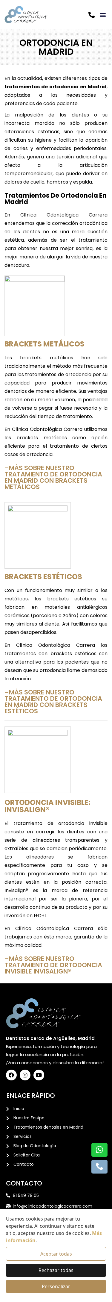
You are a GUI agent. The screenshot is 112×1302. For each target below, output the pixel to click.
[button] (103, 15)
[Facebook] (11, 1075)
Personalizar (56, 1286)
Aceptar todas (56, 1253)
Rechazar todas (56, 1270)
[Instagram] (25, 1075)
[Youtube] (38, 1075)
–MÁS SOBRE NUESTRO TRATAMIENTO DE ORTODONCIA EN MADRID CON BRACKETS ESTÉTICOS (53, 701)
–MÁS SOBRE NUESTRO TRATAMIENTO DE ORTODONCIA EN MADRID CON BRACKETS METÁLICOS (53, 477)
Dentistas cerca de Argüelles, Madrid (50, 1038)
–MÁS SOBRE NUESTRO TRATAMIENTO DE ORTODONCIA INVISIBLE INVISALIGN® (53, 965)
